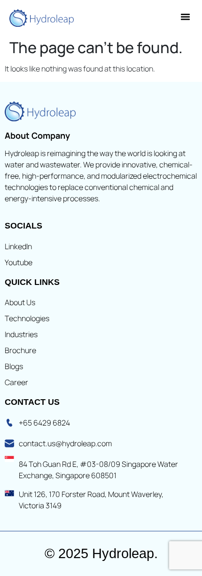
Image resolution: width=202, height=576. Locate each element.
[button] (185, 16)
